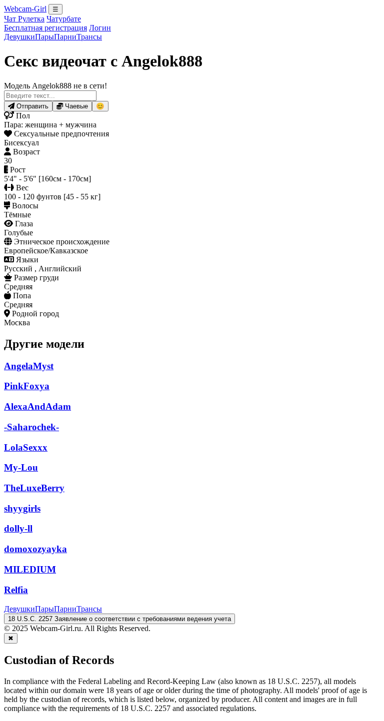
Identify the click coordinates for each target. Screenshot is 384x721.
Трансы (89, 36)
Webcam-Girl (25, 8)
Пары (44, 36)
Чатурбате (63, 18)
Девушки (19, 36)
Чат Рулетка (24, 18)
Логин (100, 27)
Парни (65, 36)
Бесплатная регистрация (45, 27)
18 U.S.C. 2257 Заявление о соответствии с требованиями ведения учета (119, 619)
